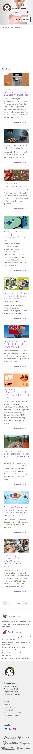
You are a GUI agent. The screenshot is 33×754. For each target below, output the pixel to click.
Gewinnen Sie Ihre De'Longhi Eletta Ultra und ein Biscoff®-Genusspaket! (16, 92)
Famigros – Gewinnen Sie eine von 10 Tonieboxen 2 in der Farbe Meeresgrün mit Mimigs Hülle (15, 511)
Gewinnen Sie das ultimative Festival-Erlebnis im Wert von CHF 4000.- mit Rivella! (16, 393)
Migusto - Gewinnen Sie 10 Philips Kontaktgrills (16, 147)
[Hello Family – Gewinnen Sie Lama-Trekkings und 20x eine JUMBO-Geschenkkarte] (16, 283)
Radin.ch (18, 4)
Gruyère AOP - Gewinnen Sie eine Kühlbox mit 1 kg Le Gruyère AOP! (15, 344)
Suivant (26, 603)
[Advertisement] (16, 45)
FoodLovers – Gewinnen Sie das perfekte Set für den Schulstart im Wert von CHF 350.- (16, 455)
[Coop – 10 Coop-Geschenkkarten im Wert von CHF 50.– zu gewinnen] (16, 175)
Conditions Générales (11, 686)
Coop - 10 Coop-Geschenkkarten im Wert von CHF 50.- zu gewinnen (16, 186)
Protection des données (11, 689)
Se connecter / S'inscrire (12, 694)
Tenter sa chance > (20, 122)
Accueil (7, 27)
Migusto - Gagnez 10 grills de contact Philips (16, 658)
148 (18, 603)
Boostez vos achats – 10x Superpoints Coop (16, 621)
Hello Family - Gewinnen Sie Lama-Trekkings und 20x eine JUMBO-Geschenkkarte (15, 297)
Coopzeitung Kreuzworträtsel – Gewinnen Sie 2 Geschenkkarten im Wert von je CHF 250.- (15, 561)
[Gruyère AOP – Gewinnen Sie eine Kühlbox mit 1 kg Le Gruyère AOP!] (16, 331)
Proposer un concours (11, 692)
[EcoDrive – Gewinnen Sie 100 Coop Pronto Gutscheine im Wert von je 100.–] (16, 222)
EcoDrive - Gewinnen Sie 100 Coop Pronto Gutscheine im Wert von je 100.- (16, 235)
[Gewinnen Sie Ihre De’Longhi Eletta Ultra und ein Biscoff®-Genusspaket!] (16, 79)
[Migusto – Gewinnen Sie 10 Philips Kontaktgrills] (16, 136)
